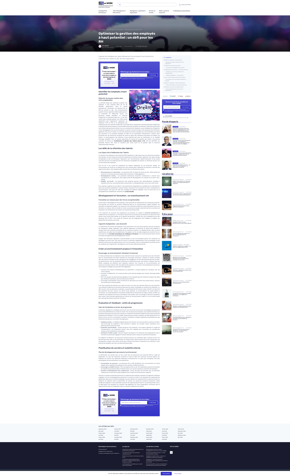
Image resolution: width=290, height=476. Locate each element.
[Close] (172, 226)
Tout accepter (166, 473)
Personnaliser (177, 473)
